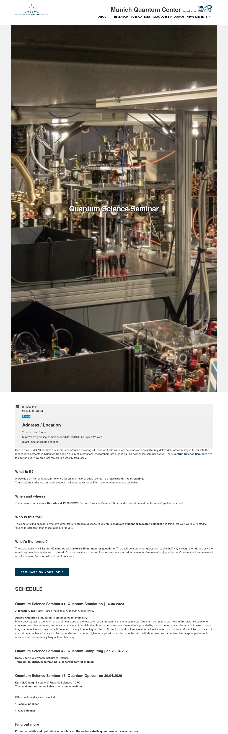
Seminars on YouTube (40, 572)
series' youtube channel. (168, 503)
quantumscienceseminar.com (119, 731)
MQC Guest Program (168, 17)
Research (121, 17)
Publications (141, 17)
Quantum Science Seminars (189, 454)
